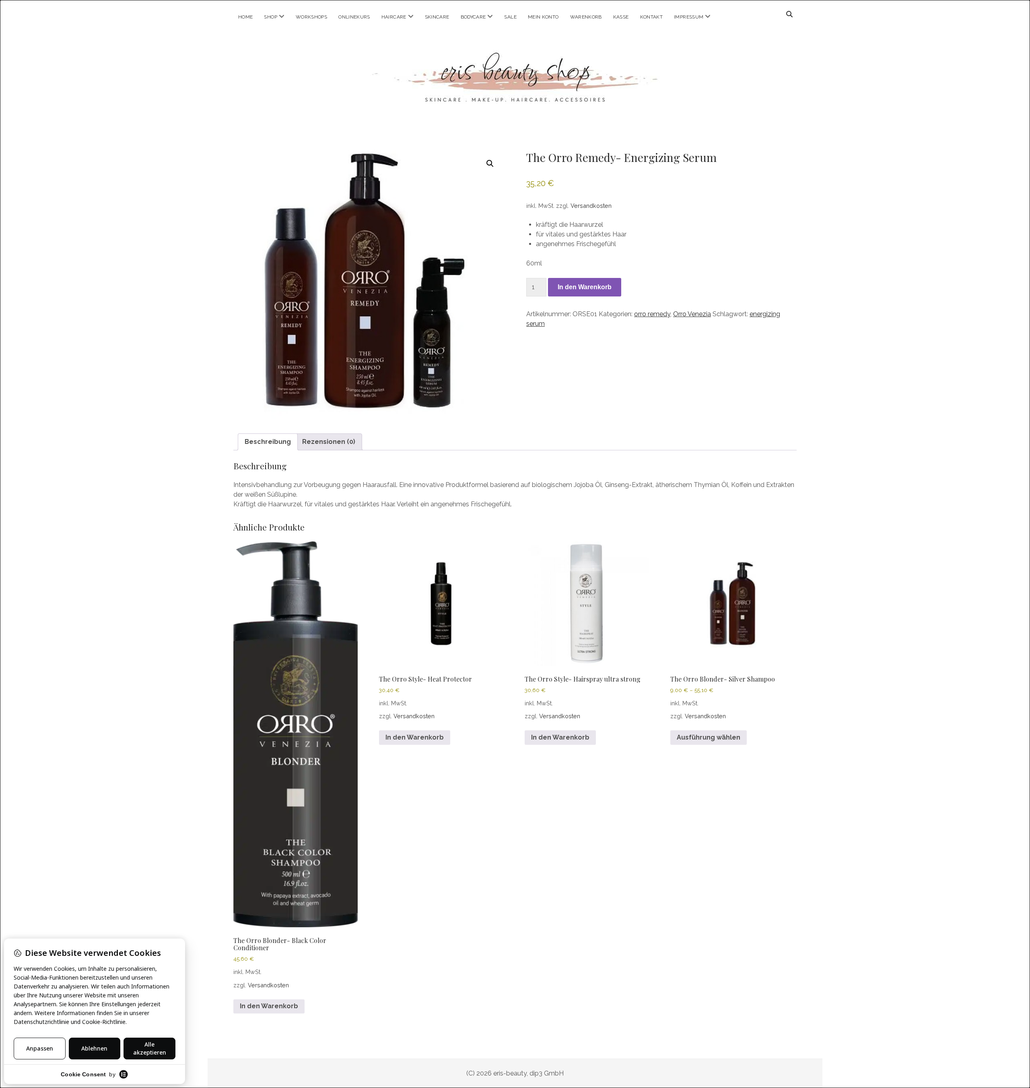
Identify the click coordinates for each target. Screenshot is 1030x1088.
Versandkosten (591, 205)
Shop (270, 17)
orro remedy (652, 314)
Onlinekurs (354, 17)
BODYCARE (473, 17)
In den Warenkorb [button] (269, 1006)
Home (245, 17)
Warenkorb (586, 17)
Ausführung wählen (708, 737)
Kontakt (651, 17)
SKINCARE (437, 17)
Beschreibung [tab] (268, 442)
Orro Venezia (692, 314)
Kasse (621, 17)
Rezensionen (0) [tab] (328, 442)
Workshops (311, 17)
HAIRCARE (393, 17)
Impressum (688, 17)
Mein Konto (543, 17)
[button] (490, 163)
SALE (510, 17)
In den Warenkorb (585, 287)
